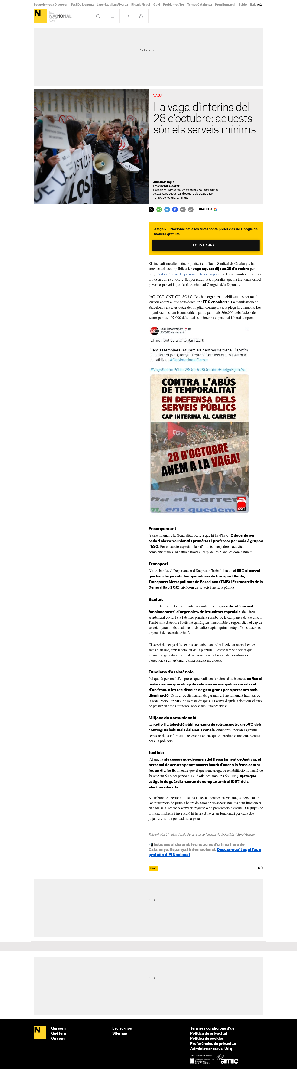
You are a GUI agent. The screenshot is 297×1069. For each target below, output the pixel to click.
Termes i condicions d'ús (212, 1028)
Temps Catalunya (199, 4)
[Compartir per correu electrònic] (183, 209)
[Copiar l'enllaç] (191, 209)
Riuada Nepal (140, 4)
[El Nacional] (40, 16)
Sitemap (119, 1033)
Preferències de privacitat (213, 1044)
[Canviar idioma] (127, 16)
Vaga (153, 868)
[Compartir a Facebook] (175, 209)
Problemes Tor (173, 4)
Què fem (58, 1033)
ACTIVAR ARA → (206, 245)
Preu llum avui (225, 4)
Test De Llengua (82, 4)
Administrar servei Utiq (211, 1049)
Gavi (156, 4)
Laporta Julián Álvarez (112, 4)
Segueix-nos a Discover (51, 4)
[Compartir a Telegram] (167, 209)
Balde (243, 4)
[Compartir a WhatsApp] (159, 209)
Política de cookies (207, 1038)
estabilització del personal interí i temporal (189, 274)
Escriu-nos (122, 1028)
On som (58, 1038)
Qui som (58, 1028)
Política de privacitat (208, 1033)
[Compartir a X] (151, 209)
